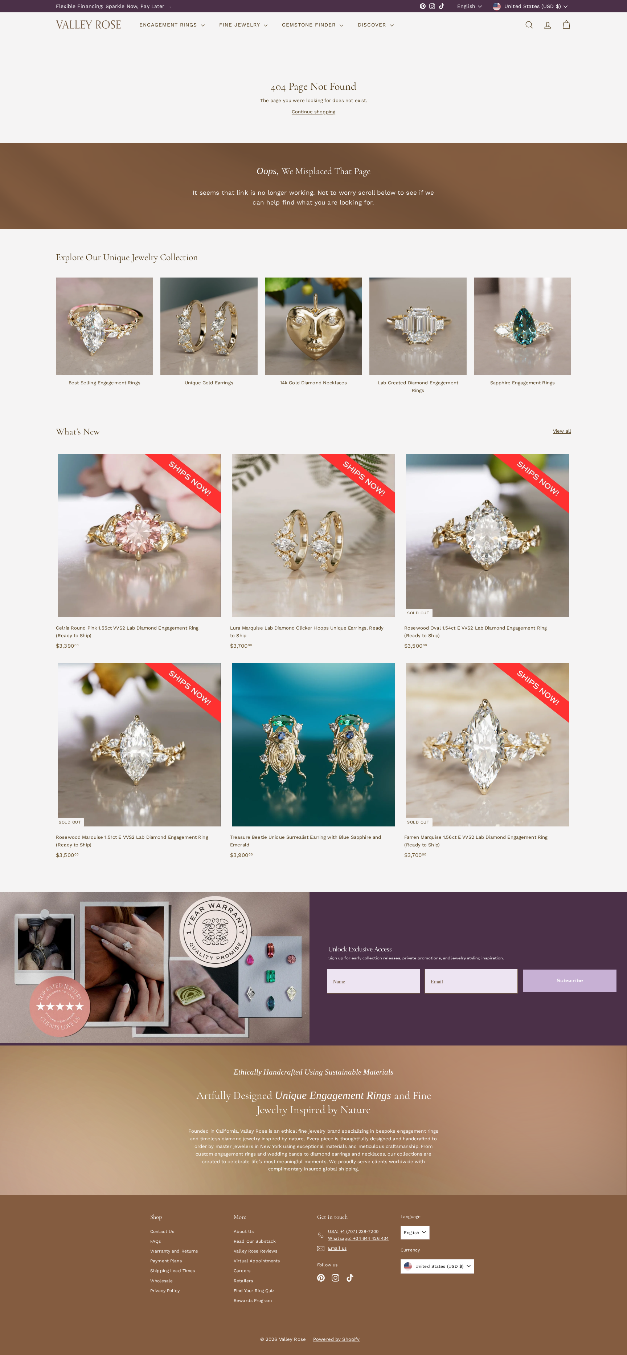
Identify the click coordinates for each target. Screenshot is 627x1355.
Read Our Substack (255, 1241)
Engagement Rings (169, 25)
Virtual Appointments (257, 1260)
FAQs (155, 1241)
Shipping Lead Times (172, 1270)
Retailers (243, 1280)
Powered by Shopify (336, 1339)
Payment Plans (166, 1260)
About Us (244, 1231)
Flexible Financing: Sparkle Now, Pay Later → (114, 6)
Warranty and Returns (174, 1251)
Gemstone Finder (310, 25)
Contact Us (162, 1231)
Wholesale (161, 1280)
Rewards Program (253, 1300)
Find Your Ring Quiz (254, 1290)
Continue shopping (313, 111)
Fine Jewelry (240, 25)
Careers (242, 1270)
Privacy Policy (165, 1290)
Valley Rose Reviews (255, 1251)
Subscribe (570, 981)
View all (562, 431)
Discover (373, 25)
